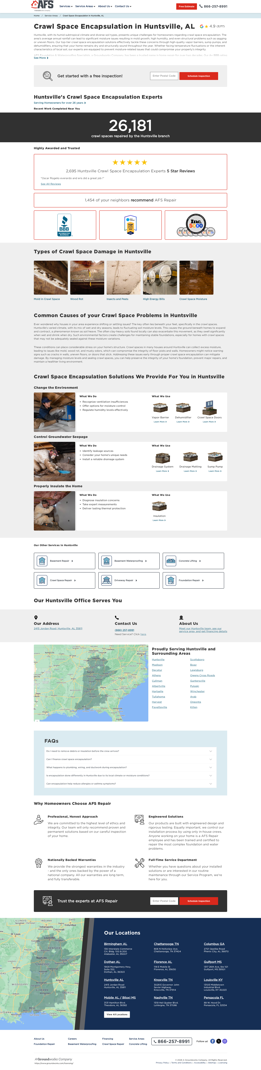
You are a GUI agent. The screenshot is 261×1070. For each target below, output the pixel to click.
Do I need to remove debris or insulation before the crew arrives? (82, 751)
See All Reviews (51, 184)
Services (65, 6)
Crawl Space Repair (113, 1044)
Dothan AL (112, 961)
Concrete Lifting (138, 1044)
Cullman (157, 680)
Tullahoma (158, 696)
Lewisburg (196, 670)
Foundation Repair (44, 1044)
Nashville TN (163, 997)
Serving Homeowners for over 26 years (59, 102)
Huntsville (158, 659)
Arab (193, 696)
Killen (193, 707)
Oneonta (195, 702)
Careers (72, 1039)
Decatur (157, 670)
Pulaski (194, 686)
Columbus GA (214, 944)
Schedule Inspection (199, 76)
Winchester (197, 691)
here (143, 634)
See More (40, 57)
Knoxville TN (163, 979)
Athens (156, 675)
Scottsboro (197, 659)
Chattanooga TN (166, 944)
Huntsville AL (114, 979)
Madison (157, 664)
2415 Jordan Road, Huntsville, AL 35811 (58, 628)
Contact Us (122, 6)
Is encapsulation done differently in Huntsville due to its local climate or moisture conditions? (98, 775)
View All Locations (117, 1014)
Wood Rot (76, 299)
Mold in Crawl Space (47, 299)
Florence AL (163, 961)
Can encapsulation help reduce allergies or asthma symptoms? (81, 783)
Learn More (159, 422)
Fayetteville (159, 707)
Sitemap (212, 1063)
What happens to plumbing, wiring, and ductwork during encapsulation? (86, 767)
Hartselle (157, 691)
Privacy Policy (162, 1063)
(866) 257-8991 (124, 630)
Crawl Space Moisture (193, 299)
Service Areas (84, 6)
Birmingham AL (115, 944)
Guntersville (197, 680)
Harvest (157, 702)
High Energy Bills (154, 299)
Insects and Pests (117, 299)
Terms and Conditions (181, 1063)
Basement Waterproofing (82, 1044)
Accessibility (200, 1063)
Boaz (193, 664)
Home (37, 15)
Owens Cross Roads (202, 675)
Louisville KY (213, 979)
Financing (107, 1039)
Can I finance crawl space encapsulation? (69, 759)
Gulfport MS (213, 961)
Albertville (158, 686)
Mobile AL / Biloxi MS (120, 997)
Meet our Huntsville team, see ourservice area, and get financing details (203, 630)
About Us (104, 6)
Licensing (222, 1063)
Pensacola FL (214, 997)
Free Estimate (186, 6)
